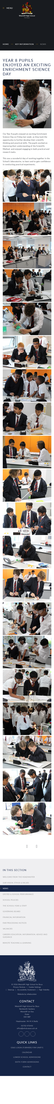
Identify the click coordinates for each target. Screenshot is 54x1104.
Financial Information (14, 917)
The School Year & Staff (15, 905)
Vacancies (8, 928)
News (43, 44)
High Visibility (44, 989)
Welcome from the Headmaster (19, 877)
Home (6, 44)
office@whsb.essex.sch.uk (27, 1028)
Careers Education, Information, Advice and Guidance (25, 935)
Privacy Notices (19, 987)
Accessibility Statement (26, 989)
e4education (32, 994)
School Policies (10, 900)
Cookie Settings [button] (35, 987)
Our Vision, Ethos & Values (16, 883)
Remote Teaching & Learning (17, 943)
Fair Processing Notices (15, 923)
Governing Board (11, 911)
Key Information (24, 44)
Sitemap (11, 989)
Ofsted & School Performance (18, 894)
